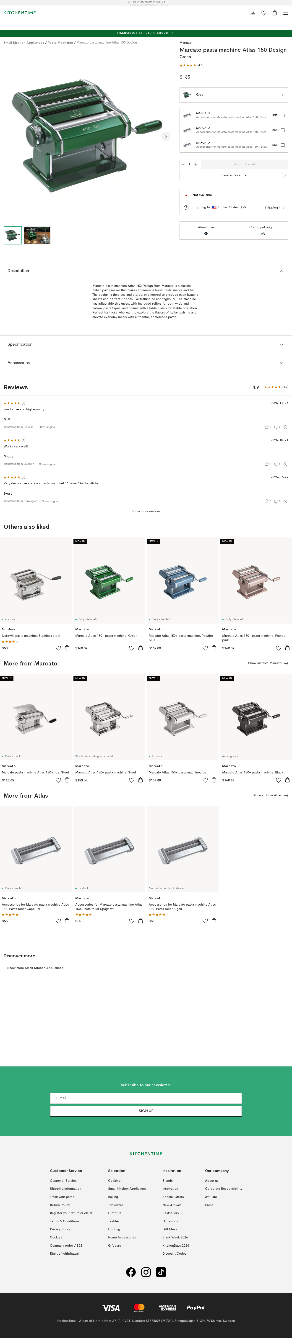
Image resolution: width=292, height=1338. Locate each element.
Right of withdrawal (64, 1254)
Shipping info (274, 207)
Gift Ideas (169, 1229)
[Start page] (20, 12)
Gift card (114, 1245)
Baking (113, 1197)
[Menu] (285, 12)
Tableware (115, 1205)
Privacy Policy (60, 1229)
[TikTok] (161, 1272)
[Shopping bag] (274, 12)
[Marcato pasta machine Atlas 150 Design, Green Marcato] (87, 136)
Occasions (170, 1221)
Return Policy (60, 1205)
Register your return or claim (71, 1213)
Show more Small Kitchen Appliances (35, 968)
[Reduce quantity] (183, 164)
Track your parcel (62, 1197)
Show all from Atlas (267, 795)
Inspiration (170, 1189)
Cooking (114, 1180)
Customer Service (63, 1180)
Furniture (114, 1213)
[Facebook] (130, 1272)
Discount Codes (174, 1254)
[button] (191, 65)
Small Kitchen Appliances (24, 43)
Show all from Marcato (265, 663)
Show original (47, 427)
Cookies (56, 1237)
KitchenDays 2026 (175, 1245)
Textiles (114, 1221)
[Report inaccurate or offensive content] (285, 427)
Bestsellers (170, 1213)
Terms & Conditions (64, 1221)
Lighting (114, 1229)
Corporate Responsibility (223, 1189)
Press (209, 1205)
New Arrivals (171, 1205)
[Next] (165, 136)
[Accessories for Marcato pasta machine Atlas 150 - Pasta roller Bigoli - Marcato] (187, 145)
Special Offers (173, 1197)
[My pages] (252, 12)
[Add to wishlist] (58, 648)
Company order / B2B (66, 1245)
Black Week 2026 (175, 1237)
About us (212, 1180)
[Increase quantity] (196, 164)
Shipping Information (65, 1189)
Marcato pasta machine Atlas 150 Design (106, 42)
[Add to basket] (67, 647)
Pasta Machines (60, 43)
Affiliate (211, 1197)
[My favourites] (263, 12)
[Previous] (8, 136)
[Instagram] (146, 1272)
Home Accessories (122, 1237)
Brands (167, 1180)
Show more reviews (146, 511)
